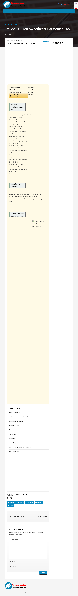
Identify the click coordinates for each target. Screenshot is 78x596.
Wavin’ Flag (12, 438)
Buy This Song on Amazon (19, 96)
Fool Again (12, 434)
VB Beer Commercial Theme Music (20, 417)
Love (33, 90)
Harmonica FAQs (60, 592)
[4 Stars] (11, 40)
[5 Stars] (12, 40)
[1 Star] (7, 40)
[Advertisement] (28, 65)
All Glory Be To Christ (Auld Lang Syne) (21, 447)
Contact (70, 592)
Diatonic (10, 34)
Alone (11, 430)
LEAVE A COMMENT (42, 516)
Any (32, 92)
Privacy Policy (25, 592)
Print (47, 41)
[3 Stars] (10, 40)
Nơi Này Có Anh (14, 451)
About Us (16, 592)
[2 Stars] (8, 40)
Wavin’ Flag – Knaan (15, 443)
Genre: (30, 90)
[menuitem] (76, 8)
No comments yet (17, 516)
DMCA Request (48, 592)
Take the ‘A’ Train (14, 425)
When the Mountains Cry (16, 421)
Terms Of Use (37, 592)
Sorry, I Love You (14, 412)
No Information (11, 24)
